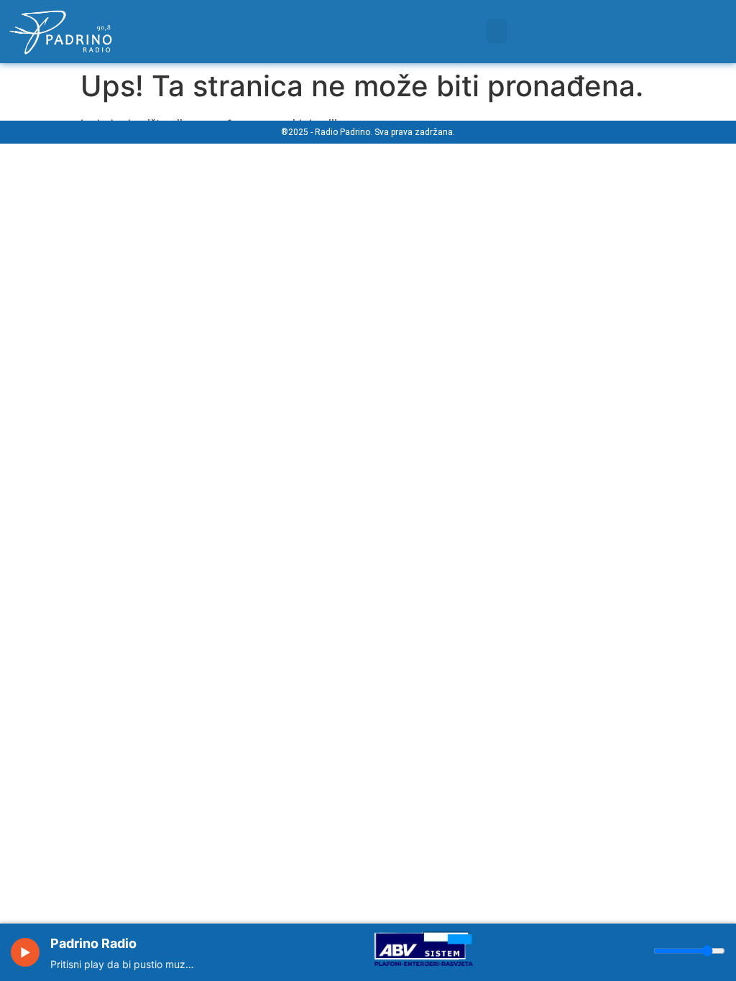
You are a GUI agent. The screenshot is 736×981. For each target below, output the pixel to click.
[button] (497, 31)
